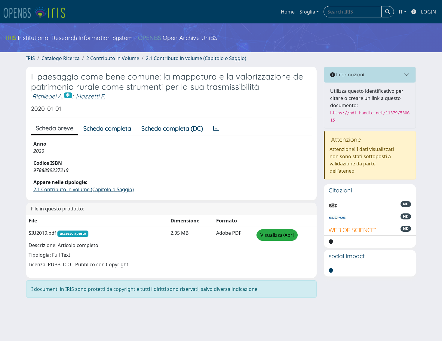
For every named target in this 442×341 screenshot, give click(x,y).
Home (288, 11)
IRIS (30, 58)
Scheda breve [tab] (54, 128)
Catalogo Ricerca (60, 58)
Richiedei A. (47, 96)
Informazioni (349, 74)
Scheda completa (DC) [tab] (172, 128)
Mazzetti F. (90, 96)
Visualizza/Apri (277, 235)
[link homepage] (37, 12)
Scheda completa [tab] (107, 128)
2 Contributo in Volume (112, 58)
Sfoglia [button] (307, 11)
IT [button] (401, 11)
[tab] (216, 128)
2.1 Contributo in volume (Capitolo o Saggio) (196, 58)
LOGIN (428, 11)
